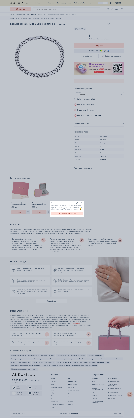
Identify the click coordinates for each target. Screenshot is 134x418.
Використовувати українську (67, 213)
